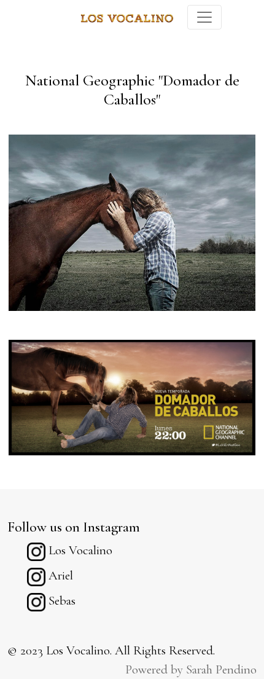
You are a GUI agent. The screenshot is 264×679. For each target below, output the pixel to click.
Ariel (59, 575)
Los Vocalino (78, 550)
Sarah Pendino (221, 669)
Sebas (60, 600)
